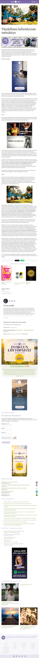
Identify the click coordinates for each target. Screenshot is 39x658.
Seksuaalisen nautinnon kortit (16, 333)
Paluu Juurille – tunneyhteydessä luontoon (18, 330)
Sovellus (15, 647)
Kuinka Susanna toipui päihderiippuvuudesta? (13, 543)
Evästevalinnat (6, 652)
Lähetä (23, 260)
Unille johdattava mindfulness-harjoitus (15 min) (14, 531)
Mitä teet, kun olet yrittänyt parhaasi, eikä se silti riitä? (15, 521)
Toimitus (33, 647)
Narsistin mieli (7, 540)
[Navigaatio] (37, 1)
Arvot (15, 643)
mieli (5, 293)
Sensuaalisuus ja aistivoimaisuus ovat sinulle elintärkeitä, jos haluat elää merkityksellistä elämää (28, 627)
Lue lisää (6, 317)
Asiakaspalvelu (24, 643)
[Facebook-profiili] (12, 301)
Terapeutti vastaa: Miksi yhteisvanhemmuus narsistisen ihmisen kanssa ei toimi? (9, 603)
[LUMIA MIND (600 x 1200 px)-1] (19, 394)
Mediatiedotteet (6, 647)
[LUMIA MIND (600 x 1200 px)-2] (19, 76)
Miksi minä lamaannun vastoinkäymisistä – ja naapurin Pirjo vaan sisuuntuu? (20, 520)
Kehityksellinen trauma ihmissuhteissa (12, 534)
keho (3, 293)
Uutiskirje (24, 645)
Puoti (24, 647)
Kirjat (6, 645)
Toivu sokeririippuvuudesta (10, 537)
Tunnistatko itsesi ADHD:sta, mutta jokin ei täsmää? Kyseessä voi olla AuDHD (20, 518)
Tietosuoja (6, 650)
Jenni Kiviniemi (3, 605)
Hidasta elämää (15, 1)
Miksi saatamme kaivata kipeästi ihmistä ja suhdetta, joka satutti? (17, 503)
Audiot (6, 643)
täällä (7, 638)
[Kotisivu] (10, 301)
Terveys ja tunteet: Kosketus (26, 584)
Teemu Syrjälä (5, 288)
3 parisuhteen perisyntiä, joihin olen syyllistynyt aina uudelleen (9, 627)
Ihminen (8, 291)
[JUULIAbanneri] (19, 563)
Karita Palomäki (22, 585)
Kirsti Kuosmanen (23, 629)
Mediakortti (33, 645)
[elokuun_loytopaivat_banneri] (19, 460)
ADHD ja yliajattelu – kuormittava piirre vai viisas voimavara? (16, 501)
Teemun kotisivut (13, 327)
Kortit (15, 645)
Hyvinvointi (5, 291)
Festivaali (33, 643)
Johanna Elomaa (4, 628)
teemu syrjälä (9, 293)
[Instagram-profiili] (14, 301)
